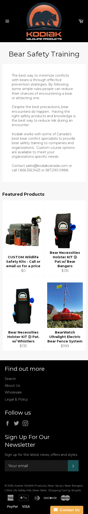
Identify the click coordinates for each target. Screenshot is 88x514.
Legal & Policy (16, 399)
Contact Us (69, 510)
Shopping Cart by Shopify (64, 490)
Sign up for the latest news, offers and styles (41, 455)
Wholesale (13, 392)
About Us (12, 385)
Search (10, 379)
